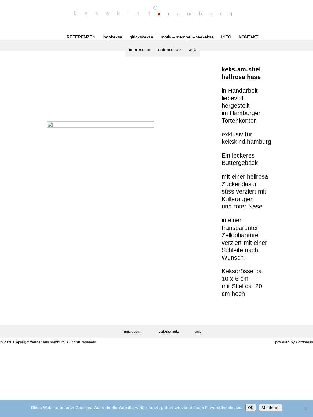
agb (192, 49)
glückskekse (141, 36)
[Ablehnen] (305, 408)
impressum (139, 49)
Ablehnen (270, 407)
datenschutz (170, 49)
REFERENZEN (81, 36)
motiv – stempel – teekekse (187, 36)
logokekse (112, 36)
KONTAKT (249, 36)
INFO (226, 36)
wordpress (304, 342)
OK (250, 407)
